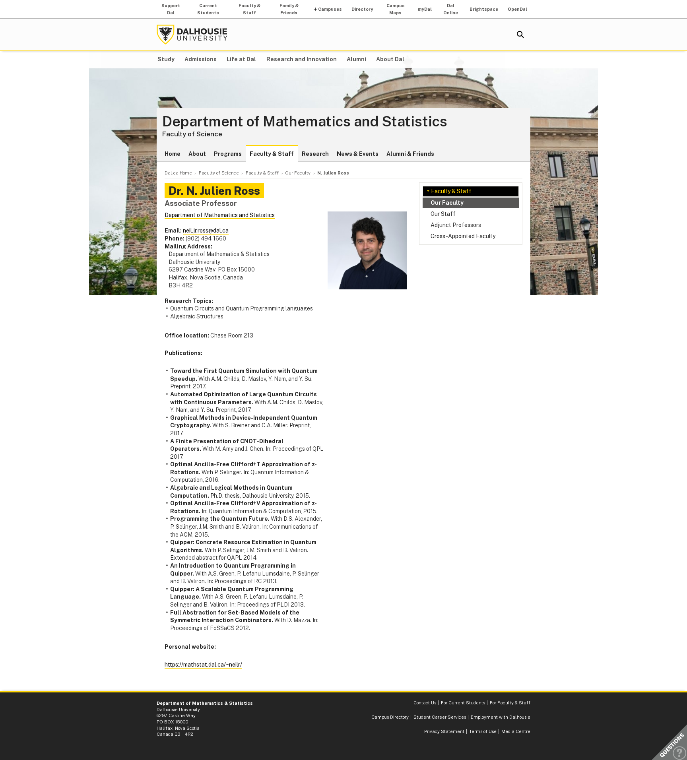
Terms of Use (483, 731)
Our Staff (443, 214)
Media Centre (515, 731)
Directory (362, 9)
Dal (425, 9)
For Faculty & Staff (510, 703)
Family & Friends (289, 9)
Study (166, 59)
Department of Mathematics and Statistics (304, 122)
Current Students (208, 9)
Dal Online (450, 9)
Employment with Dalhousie (500, 717)
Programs (228, 154)
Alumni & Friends (410, 154)
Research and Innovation (301, 59)
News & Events (357, 154)
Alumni (356, 59)
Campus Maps (395, 9)
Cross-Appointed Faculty (463, 236)
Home (172, 154)
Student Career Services (439, 717)
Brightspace (484, 9)
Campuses (330, 9)
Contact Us (424, 703)
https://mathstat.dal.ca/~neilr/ (203, 664)
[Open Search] (520, 35)
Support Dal (170, 9)
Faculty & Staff (249, 9)
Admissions (200, 59)
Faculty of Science (192, 134)
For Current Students (463, 703)
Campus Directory (390, 717)
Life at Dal (241, 59)
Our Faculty (447, 203)
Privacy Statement (444, 731)
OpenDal (517, 9)
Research (315, 154)
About (197, 154)
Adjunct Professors (456, 225)
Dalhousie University (192, 35)
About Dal (390, 59)
